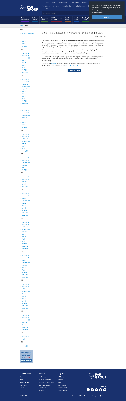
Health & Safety (67, 18)
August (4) (24, 203)
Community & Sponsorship (46, 382)
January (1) (25, 151)
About (54, 2)
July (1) (24, 41)
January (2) (25, 103)
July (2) (24, 205)
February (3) (25, 213)
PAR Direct (61, 377)
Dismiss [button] (106, 17)
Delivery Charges (62, 390)
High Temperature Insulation (56, 18)
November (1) (25, 82)
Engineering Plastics (44, 18)
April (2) (24, 184)
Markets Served (63, 2)
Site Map (104, 396)
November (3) (25, 55)
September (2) (26, 58)
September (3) (26, 115)
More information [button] (97, 12)
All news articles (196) (28, 33)
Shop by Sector (62, 385)
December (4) (25, 336)
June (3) (24, 63)
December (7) (25, 255)
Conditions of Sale (77, 396)
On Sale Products (63, 388)
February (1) (25, 186)
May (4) (24, 96)
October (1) (25, 84)
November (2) (25, 113)
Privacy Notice (96, 396)
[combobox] (74, 13)
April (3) (24, 241)
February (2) (25, 72)
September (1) (26, 86)
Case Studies (75, 2)
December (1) (25, 53)
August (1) (24, 89)
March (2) (24, 46)
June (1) (24, 94)
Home (47, 2)
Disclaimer (87, 396)
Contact (84, 2)
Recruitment (42, 388)
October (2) (25, 139)
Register (60, 380)
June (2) (24, 236)
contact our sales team (71, 65)
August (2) (24, 143)
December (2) (25, 158)
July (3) (24, 146)
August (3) (24, 117)
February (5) (25, 305)
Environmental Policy (45, 385)
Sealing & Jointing (35, 18)
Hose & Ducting (76, 18)
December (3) (25, 79)
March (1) (24, 70)
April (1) (24, 43)
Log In (59, 382)
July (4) (24, 234)
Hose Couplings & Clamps (86, 18)
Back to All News (74, 70)
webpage (53, 63)
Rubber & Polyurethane (25, 18)
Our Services (42, 377)
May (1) (24, 65)
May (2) (24, 239)
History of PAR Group (45, 380)
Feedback (41, 390)
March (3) (24, 101)
